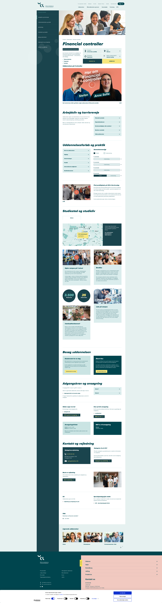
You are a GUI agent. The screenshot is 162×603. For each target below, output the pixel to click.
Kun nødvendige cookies (122, 599)
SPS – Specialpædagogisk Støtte (102, 503)
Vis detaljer (94, 598)
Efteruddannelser (65, 573)
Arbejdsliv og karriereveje (43, 17)
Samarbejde (104, 7)
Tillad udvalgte (122, 596)
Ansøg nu (112, 61)
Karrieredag (40, 27)
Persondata (42, 575)
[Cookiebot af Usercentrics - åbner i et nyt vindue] (37, 600)
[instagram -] (42, 587)
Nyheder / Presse (101, 3)
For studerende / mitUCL (82, 3)
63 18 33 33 (70, 454)
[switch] (65, 599)
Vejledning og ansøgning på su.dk (71, 501)
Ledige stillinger (43, 573)
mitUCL (63, 577)
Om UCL (94, 3)
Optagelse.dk (67, 411)
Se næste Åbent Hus (101, 371)
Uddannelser (81, 7)
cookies (61, 594)
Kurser (63, 575)
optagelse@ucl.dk (73, 461)
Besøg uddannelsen (42, 37)
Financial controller (42, 12)
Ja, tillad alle (122, 592)
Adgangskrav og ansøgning (44, 42)
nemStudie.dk (98, 413)
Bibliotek (89, 3)
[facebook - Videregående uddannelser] (40, 583)
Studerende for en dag (71, 371)
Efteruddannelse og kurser (93, 7)
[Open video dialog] (92, 86)
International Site (114, 3)
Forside (64, 39)
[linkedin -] (40, 587)
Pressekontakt (43, 570)
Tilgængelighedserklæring (45, 577)
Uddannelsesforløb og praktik (44, 22)
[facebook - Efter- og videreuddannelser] (40, 584)
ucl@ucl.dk (87, 584)
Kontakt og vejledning (42, 47)
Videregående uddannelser (67, 570)
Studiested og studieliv (43, 32)
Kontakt (107, 3)
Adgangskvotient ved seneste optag (72, 393)
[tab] (72, 218)
